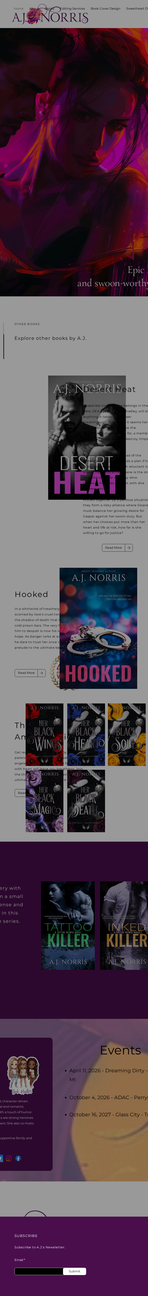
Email (18, 1260)
